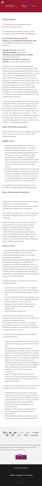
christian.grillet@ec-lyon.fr (28, 34)
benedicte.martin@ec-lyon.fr (12, 27)
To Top (21, 482)
